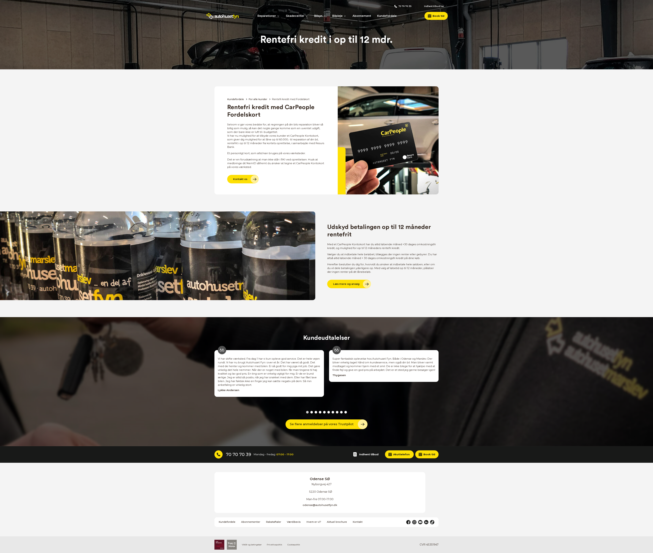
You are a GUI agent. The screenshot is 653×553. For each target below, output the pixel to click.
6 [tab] (328, 412)
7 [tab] (333, 412)
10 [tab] (345, 412)
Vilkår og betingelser (252, 544)
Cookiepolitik (293, 544)
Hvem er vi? (313, 521)
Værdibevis (294, 521)
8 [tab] (337, 412)
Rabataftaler (273, 521)
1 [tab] (307, 412)
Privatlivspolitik (274, 544)
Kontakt (358, 521)
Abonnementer (250, 521)
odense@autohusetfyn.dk (320, 505)
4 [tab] (320, 412)
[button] (436, 16)
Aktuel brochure (337, 521)
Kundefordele (235, 99)
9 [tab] (341, 412)
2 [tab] (311, 412)
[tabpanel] (269, 377)
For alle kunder (258, 99)
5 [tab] (324, 412)
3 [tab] (316, 412)
